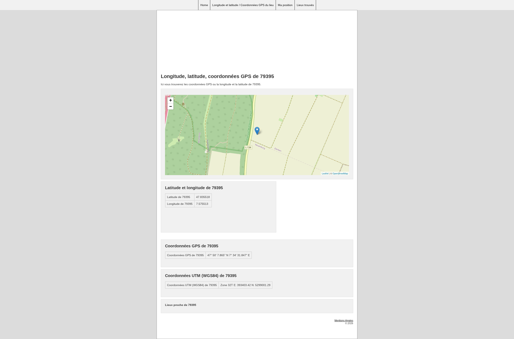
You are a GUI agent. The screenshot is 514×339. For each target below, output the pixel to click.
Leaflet (325, 173)
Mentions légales (344, 320)
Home (204, 5)
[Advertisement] (257, 42)
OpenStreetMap (340, 173)
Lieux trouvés (305, 5)
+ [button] (170, 100)
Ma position (285, 5)
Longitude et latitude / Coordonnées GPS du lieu (243, 5)
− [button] (170, 106)
